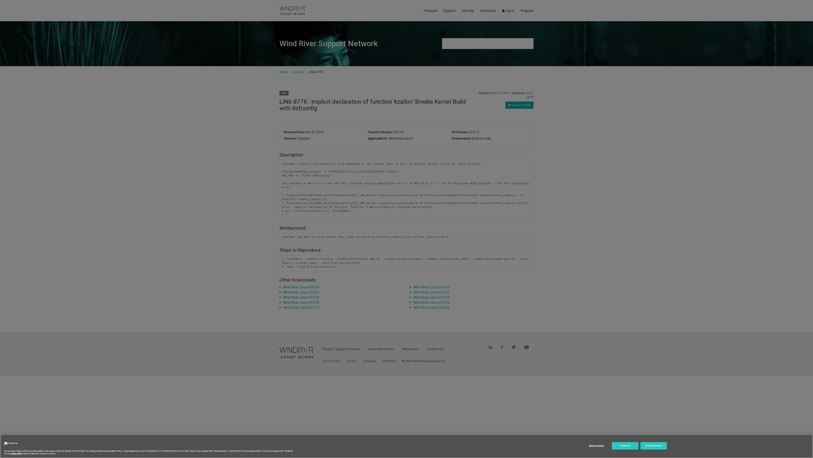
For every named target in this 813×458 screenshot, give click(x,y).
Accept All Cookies (654, 446)
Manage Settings (596, 446)
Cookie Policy (16, 453)
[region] (406, 446)
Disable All (625, 446)
